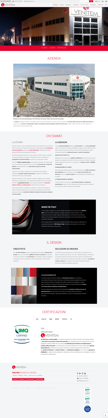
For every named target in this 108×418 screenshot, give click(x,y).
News (25, 375)
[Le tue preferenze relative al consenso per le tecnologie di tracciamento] (105, 415)
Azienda (55, 4)
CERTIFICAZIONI (62, 48)
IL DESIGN (52, 48)
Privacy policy (30, 379)
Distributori (68, 4)
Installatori (75, 4)
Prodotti (61, 4)
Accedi (15, 379)
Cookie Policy (39, 379)
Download (100, 4)
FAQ (106, 4)
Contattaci (93, 4)
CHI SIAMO (44, 48)
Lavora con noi (84, 4)
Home (8, 5)
